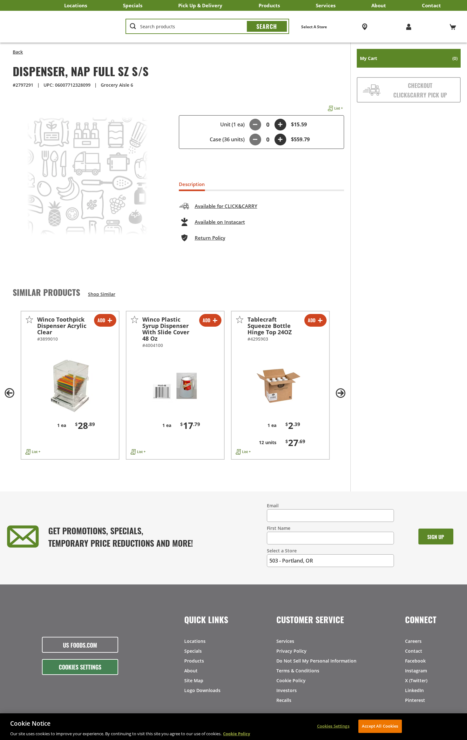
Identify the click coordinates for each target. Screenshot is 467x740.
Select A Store (314, 27)
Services (325, 5)
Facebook (415, 661)
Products (269, 5)
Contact (431, 5)
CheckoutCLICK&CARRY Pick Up (420, 89)
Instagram (416, 671)
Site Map (193, 680)
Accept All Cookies (380, 726)
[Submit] (267, 26)
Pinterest (415, 700)
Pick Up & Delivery (200, 5)
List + (338, 108)
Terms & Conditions (297, 671)
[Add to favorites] (29, 319)
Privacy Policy (291, 651)
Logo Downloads (202, 690)
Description (192, 184)
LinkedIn (414, 690)
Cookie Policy (291, 680)
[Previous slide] (9, 393)
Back (18, 52)
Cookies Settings (80, 666)
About (378, 5)
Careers (413, 641)
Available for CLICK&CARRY (226, 206)
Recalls (283, 700)
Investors (286, 690)
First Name (278, 528)
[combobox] (207, 27)
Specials (132, 5)
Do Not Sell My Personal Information (316, 661)
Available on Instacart (220, 222)
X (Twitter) (416, 680)
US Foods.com (80, 645)
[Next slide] (341, 393)
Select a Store (282, 551)
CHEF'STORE (60, 27)
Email (273, 506)
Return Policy (210, 238)
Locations (75, 5)
